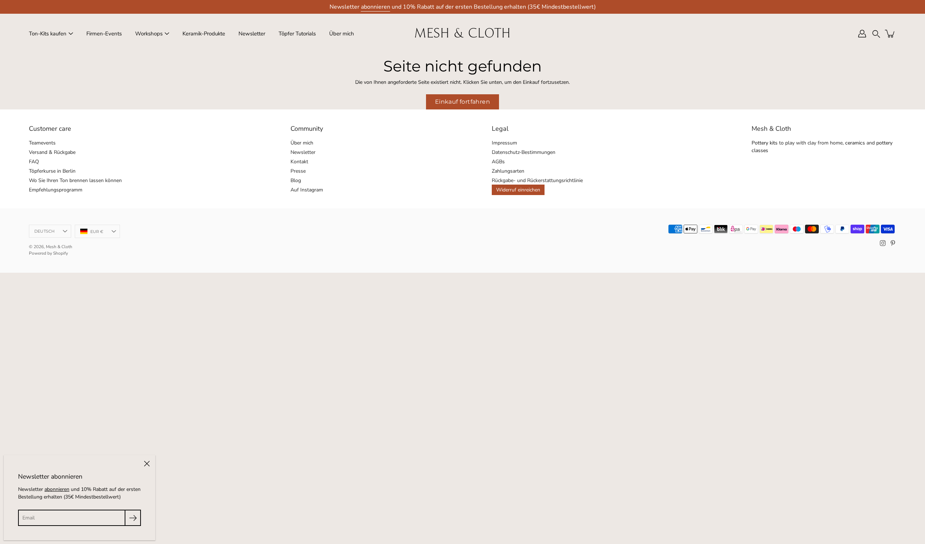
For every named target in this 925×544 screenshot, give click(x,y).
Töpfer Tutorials (297, 33)
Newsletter (251, 33)
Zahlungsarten (508, 171)
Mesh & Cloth (59, 247)
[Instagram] (882, 243)
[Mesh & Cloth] (462, 34)
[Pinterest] (893, 243)
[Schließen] (146, 463)
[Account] (862, 33)
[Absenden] (133, 518)
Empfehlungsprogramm (55, 189)
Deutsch (44, 231)
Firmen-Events (104, 33)
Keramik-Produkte (203, 33)
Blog (296, 180)
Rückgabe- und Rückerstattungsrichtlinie (537, 180)
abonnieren (375, 7)
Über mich (341, 33)
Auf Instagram (307, 189)
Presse (298, 171)
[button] (876, 34)
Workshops (149, 33)
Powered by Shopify (48, 253)
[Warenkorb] (890, 33)
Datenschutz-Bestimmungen (523, 152)
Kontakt (299, 161)
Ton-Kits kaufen (47, 33)
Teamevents (42, 142)
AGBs (498, 161)
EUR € (97, 231)
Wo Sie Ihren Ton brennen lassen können (75, 180)
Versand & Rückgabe (52, 152)
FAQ (34, 161)
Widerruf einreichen (518, 189)
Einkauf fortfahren (462, 101)
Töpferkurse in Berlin (52, 171)
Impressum (504, 142)
